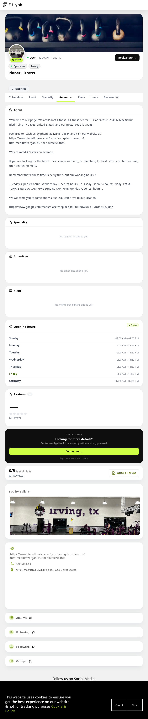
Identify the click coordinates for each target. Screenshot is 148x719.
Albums (21, 617)
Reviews (111, 97)
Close (135, 705)
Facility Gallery (19, 491)
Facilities (20, 88)
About (32, 97)
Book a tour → (127, 57)
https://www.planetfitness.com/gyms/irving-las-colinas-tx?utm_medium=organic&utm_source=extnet (47, 556)
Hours (94, 97)
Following (22, 632)
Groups (21, 661)
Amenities (65, 97)
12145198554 (23, 564)
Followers (22, 646)
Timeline (17, 97)
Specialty (48, 97)
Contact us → (74, 451)
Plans (81, 97)
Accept (119, 705)
